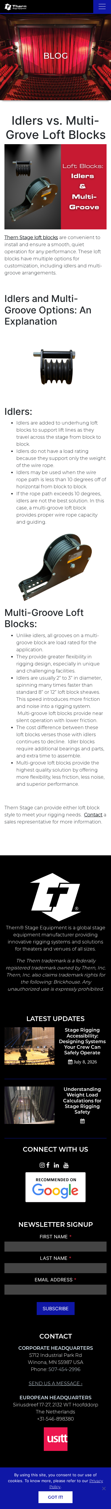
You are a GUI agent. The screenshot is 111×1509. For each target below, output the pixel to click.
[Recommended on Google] (55, 1186)
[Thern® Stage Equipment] (15, 6)
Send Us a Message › (56, 1383)
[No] (104, 1488)
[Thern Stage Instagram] (42, 1164)
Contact (93, 815)
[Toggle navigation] (102, 6)
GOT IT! (55, 1497)
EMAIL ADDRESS (55, 1280)
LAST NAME (55, 1258)
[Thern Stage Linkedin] (58, 1164)
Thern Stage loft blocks (31, 237)
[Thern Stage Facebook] (49, 1164)
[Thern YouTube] (67, 1164)
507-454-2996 (65, 1369)
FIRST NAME (56, 1237)
